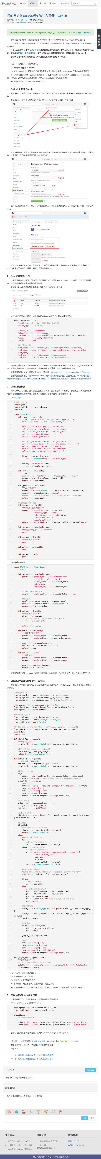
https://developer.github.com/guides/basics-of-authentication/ (66, 378)
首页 (24, 3)
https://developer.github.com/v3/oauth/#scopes (70, 372)
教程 (53, 3)
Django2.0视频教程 (83, 32)
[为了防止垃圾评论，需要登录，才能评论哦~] (50, 1101)
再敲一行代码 (73, 1141)
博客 (34, 3)
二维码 (41, 1045)
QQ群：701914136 (76, 1145)
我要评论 (90, 1070)
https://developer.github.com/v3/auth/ (22, 378)
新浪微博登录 (36, 283)
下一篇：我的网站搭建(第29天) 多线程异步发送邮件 (32, 1059)
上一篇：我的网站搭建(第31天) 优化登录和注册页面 (32, 1055)
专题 (44, 3)
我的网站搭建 (21, 22)
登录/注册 (65, 3)
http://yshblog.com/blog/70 (67, 1041)
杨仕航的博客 (9, 3)
